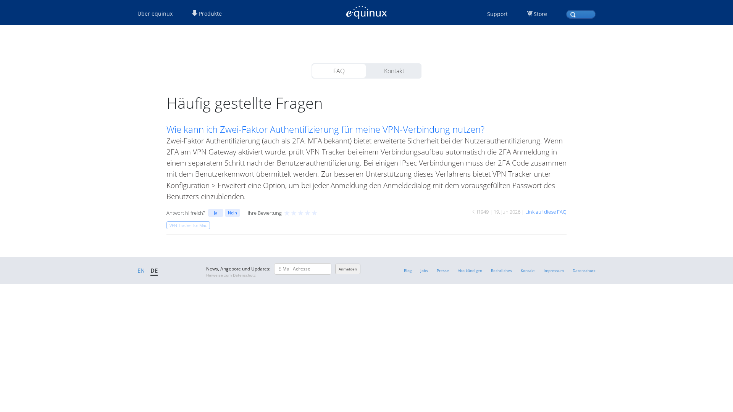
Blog (408, 270)
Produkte (209, 13)
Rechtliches (501, 270)
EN (141, 270)
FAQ (339, 71)
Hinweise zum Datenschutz (231, 275)
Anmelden (348, 269)
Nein (232, 213)
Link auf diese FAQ (546, 211)
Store (540, 14)
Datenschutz (584, 270)
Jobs (424, 270)
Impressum (554, 270)
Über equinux (155, 13)
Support (497, 14)
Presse (443, 270)
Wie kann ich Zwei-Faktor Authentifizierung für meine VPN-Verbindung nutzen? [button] (325, 129)
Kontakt (394, 71)
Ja (215, 213)
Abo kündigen (470, 270)
